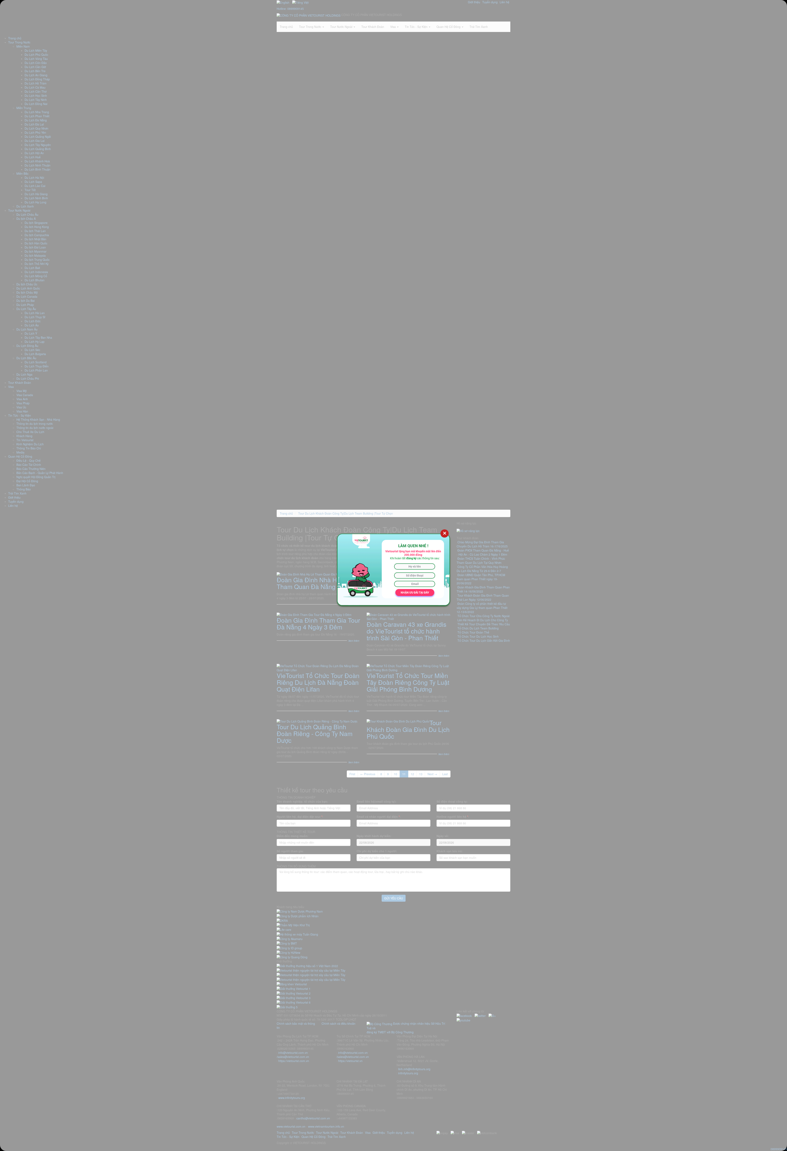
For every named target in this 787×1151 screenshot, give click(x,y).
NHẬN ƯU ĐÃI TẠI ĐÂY (415, 592)
